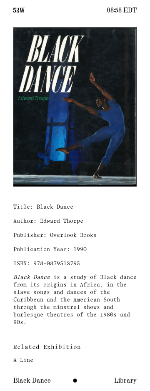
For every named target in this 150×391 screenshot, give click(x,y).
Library (125, 380)
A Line (23, 360)
